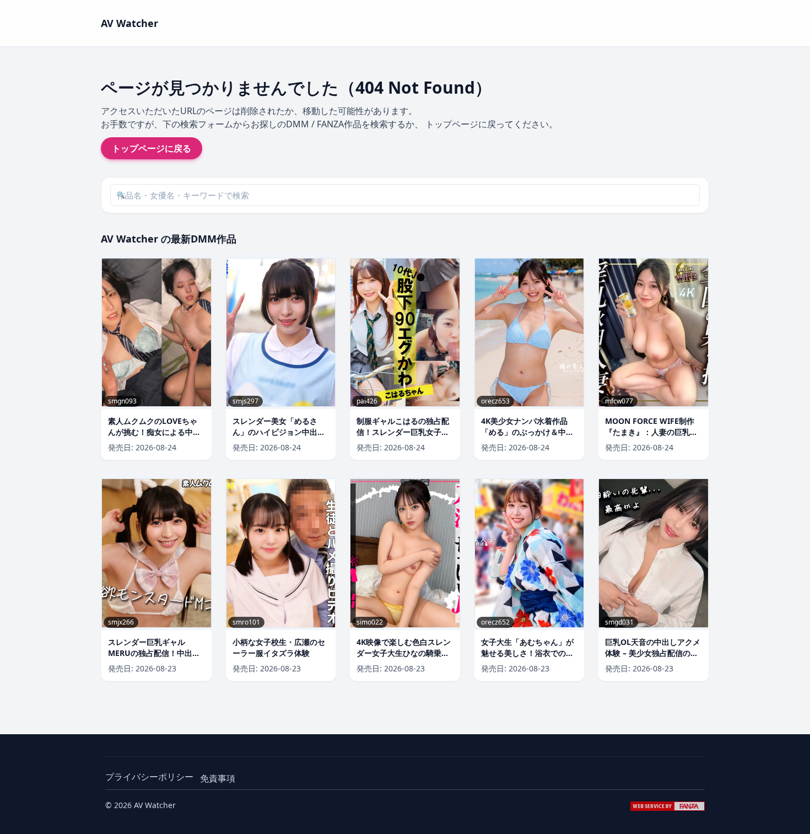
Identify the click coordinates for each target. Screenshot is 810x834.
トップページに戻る (151, 148)
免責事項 (217, 778)
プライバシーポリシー (149, 777)
